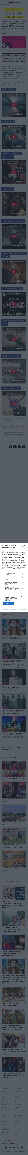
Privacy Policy (22, 609)
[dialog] (14, 577)
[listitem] (14, 574)
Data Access (14, 609)
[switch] (22, 577)
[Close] (24, 546)
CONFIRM (8, 603)
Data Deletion (5, 609)
